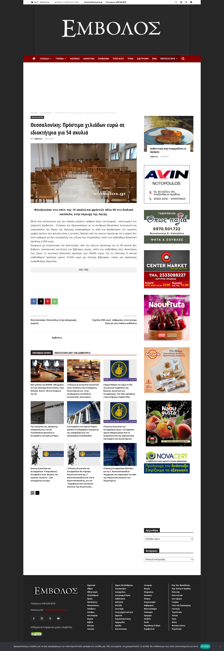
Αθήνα (90, 588)
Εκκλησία (119, 602)
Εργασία (118, 615)
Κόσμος (75, 58)
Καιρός (147, 588)
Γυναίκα (90, 628)
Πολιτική (176, 592)
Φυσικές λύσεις (178, 625)
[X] (186, 2)
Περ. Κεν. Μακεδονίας (181, 585)
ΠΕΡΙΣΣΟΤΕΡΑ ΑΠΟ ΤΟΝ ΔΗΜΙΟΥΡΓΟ (72, 353)
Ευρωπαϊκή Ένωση (123, 618)
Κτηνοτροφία (150, 602)
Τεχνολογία (177, 612)
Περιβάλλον (149, 628)
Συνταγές (118, 58)
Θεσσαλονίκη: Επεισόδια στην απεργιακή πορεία (53, 322)
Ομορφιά (148, 615)
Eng (154, 58)
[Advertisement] (112, 88)
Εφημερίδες (120, 622)
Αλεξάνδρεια (92, 595)
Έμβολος (38, 138)
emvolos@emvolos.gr (93, 2)
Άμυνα (90, 598)
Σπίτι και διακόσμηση (181, 605)
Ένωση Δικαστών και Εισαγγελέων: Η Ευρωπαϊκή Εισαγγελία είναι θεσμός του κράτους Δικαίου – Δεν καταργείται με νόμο (44, 474)
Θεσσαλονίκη (121, 628)
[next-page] (37, 493)
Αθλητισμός (92, 592)
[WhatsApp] (55, 301)
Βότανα (90, 625)
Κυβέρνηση (148, 605)
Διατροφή (143, 58)
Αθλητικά (88, 58)
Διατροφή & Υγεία (122, 595)
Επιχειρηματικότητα (124, 612)
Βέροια (90, 618)
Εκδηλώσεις (120, 598)
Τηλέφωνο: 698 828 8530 (115, 2)
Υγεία (130, 58)
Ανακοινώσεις (93, 605)
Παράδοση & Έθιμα (152, 625)
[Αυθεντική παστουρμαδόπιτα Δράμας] (168, 134)
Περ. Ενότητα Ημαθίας (181, 588)
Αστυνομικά (92, 615)
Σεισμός (175, 602)
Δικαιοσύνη (46, 112)
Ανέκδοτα (91, 608)
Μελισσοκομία (150, 608)
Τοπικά (59, 58)
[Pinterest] (48, 301)
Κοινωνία (103, 58)
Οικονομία (148, 612)
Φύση (174, 622)
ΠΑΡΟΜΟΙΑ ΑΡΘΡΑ (41, 353)
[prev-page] (32, 493)
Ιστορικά (148, 585)
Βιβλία (90, 622)
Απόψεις (91, 612)
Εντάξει (205, 646)
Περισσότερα (167, 58)
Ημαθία (118, 625)
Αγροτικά (91, 585)
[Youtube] (191, 2)
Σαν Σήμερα (177, 598)
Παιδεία (147, 618)
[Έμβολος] (112, 29)
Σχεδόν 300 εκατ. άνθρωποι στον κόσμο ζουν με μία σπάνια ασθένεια (114, 322)
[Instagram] (181, 2)
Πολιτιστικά (177, 595)
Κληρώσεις (148, 592)
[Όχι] (220, 646)
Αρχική (34, 112)
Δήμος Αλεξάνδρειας (124, 585)
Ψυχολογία (177, 628)
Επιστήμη (119, 608)
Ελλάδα (44, 58)
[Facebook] (176, 2)
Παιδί (146, 622)
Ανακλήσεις (92, 602)
